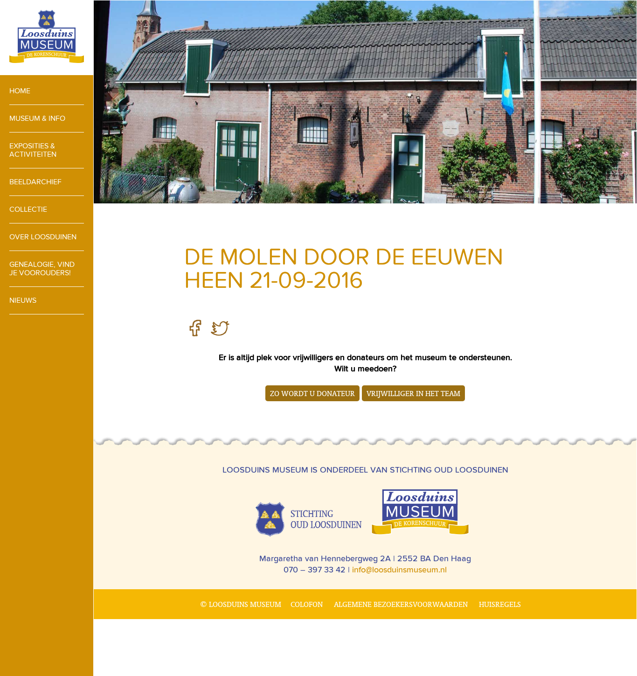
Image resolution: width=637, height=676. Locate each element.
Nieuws (22, 300)
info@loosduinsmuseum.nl (399, 569)
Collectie (28, 209)
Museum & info (37, 118)
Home (19, 90)
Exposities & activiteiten (32, 150)
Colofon (307, 604)
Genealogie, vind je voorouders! (42, 268)
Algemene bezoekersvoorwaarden (401, 604)
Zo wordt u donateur (312, 393)
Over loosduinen (42, 236)
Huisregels (500, 604)
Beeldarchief (35, 181)
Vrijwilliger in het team (413, 393)
